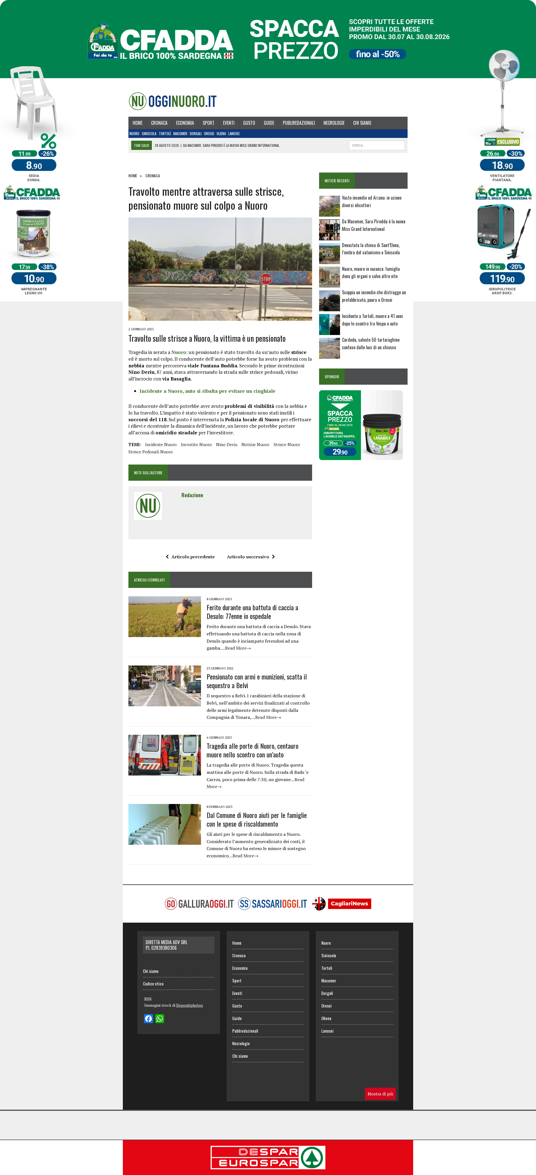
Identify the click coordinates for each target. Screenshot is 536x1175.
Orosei (209, 133)
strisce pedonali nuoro (150, 451)
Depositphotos (189, 1005)
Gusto (249, 122)
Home (137, 122)
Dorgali (196, 133)
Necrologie (334, 122)
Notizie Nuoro (255, 444)
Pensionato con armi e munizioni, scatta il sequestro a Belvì (257, 680)
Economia (185, 122)
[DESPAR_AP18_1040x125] (268, 1171)
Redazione (192, 495)
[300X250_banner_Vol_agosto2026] (361, 456)
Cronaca (159, 122)
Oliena (221, 133)
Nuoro (134, 133)
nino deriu (226, 444)
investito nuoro (196, 444)
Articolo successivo (248, 557)
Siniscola (149, 133)
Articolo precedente (193, 557)
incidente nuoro (161, 444)
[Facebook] (148, 1019)
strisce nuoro (287, 444)
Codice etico (153, 983)
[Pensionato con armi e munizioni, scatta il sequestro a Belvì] (164, 702)
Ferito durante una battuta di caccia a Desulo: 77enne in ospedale (252, 611)
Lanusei (234, 133)
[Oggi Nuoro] (172, 101)
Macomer (180, 133)
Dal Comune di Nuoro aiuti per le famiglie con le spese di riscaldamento (257, 819)
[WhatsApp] (159, 1019)
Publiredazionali (299, 122)
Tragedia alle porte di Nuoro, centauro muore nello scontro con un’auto (252, 750)
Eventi (228, 122)
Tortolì (165, 133)
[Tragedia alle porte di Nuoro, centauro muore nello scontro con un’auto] (164, 772)
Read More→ (238, 648)
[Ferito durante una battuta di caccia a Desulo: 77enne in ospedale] (164, 633)
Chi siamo (362, 122)
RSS (148, 999)
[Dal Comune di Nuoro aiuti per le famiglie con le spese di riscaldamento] (164, 841)
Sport (208, 122)
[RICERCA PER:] (377, 144)
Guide (269, 122)
